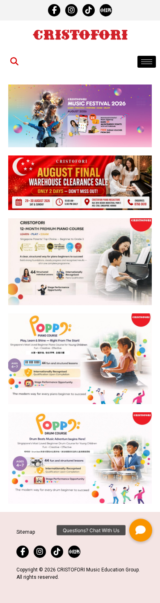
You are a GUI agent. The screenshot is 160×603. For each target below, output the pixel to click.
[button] (140, 531)
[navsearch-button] (14, 62)
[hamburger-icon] (146, 62)
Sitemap (25, 532)
